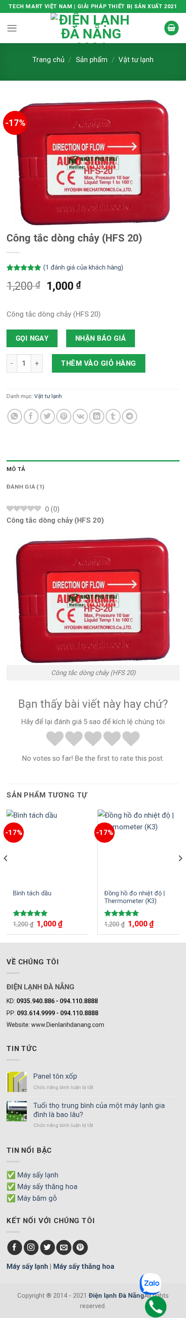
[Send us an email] (63, 1247)
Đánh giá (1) (25, 486)
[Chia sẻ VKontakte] (80, 416)
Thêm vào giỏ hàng (98, 363)
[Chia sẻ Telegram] (129, 416)
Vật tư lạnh (136, 59)
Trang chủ (48, 59)
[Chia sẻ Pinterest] (63, 416)
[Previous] (6, 875)
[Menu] (12, 28)
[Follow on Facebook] (14, 1247)
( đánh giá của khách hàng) (83, 267)
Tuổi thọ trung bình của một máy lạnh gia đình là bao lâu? (99, 1109)
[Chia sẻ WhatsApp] (14, 416)
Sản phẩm (92, 59)
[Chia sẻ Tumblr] (113, 416)
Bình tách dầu (32, 893)
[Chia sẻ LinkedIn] (96, 416)
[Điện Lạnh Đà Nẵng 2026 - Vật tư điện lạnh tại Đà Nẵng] (90, 28)
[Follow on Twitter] (47, 1247)
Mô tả (15, 469)
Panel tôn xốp (55, 1076)
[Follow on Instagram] (31, 1247)
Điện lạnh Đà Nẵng (116, 1295)
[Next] (180, 875)
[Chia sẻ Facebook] (31, 416)
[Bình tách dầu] (47, 846)
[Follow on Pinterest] (80, 1247)
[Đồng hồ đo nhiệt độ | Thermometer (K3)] (139, 846)
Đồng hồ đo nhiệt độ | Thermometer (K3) (134, 897)
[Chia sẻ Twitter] (47, 416)
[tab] (93, 469)
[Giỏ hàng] (171, 28)
